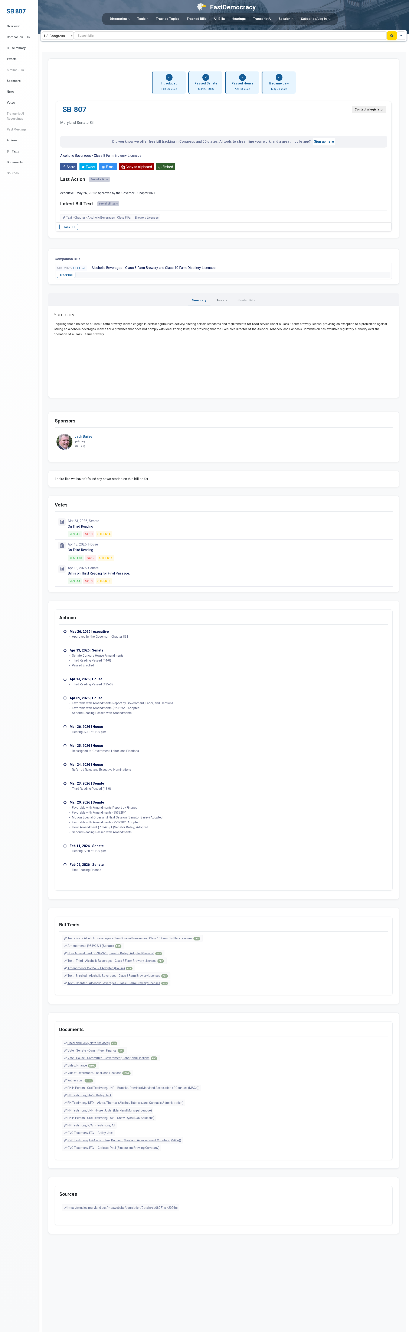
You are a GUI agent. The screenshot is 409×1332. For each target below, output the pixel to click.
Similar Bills (15, 70)
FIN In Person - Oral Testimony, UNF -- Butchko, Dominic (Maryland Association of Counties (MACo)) (134, 1088)
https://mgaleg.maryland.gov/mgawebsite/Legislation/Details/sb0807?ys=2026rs (123, 1207)
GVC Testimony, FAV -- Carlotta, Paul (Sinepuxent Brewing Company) (113, 1147)
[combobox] (58, 35)
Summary (199, 300)
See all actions (99, 179)
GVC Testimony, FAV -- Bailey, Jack (90, 1133)
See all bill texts (108, 203)
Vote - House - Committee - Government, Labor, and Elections (112, 1058)
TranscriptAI (262, 19)
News (10, 91)
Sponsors (14, 81)
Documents (15, 162)
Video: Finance (81, 1065)
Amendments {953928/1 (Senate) (94, 945)
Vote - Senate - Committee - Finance (95, 1050)
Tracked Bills (196, 19)
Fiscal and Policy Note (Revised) (92, 1043)
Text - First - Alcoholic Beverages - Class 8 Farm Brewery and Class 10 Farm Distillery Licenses (133, 938)
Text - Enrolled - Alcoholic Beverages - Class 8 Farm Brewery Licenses (117, 975)
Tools (141, 19)
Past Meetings (17, 129)
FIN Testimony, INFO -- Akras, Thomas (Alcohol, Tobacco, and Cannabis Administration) (125, 1102)
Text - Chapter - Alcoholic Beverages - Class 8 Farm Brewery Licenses (112, 217)
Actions (12, 140)
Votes (11, 102)
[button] (401, 35)
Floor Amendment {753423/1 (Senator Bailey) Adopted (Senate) (114, 953)
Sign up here (324, 141)
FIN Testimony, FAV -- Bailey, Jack (90, 1095)
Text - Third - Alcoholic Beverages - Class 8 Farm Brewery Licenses (115, 960)
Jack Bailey (83, 436)
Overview (13, 26)
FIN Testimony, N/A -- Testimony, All (91, 1125)
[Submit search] (392, 35)
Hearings (239, 19)
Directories (118, 19)
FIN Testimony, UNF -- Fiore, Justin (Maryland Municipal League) (110, 1110)
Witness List (80, 1080)
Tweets (12, 59)
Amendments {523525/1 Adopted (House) (99, 968)
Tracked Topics (167, 19)
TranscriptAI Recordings (15, 116)
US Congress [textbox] (54, 36)
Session (285, 19)
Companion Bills (18, 37)
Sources (13, 173)
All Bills (219, 19)
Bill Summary (16, 48)
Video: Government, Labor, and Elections (98, 1073)
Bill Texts (13, 151)
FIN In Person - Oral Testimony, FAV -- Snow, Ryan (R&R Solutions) (111, 1118)
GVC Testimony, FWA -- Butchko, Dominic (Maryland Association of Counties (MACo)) (124, 1140)
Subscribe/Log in (314, 19)
